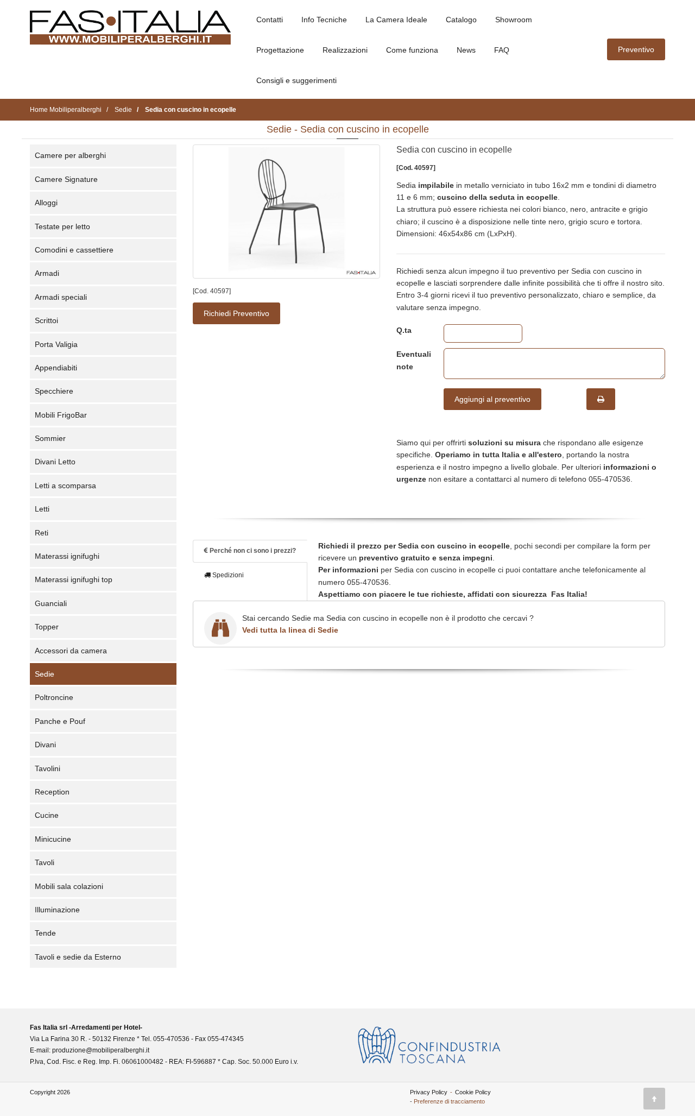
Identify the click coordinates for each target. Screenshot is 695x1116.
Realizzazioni (345, 50)
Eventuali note (411, 360)
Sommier (50, 438)
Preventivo (636, 49)
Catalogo (461, 19)
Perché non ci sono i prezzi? (252, 550)
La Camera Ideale (396, 19)
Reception (52, 791)
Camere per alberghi (70, 155)
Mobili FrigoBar (61, 415)
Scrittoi (46, 320)
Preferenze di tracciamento (449, 1101)
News (466, 50)
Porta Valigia (56, 344)
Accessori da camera (71, 650)
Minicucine (53, 839)
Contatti (269, 19)
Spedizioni (227, 575)
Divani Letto (55, 461)
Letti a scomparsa (65, 485)
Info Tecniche (324, 19)
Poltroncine (54, 697)
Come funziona (412, 50)
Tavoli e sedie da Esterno (78, 957)
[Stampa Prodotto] (600, 399)
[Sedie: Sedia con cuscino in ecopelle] (286, 211)
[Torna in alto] (654, 1098)
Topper (47, 626)
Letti (42, 509)
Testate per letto (62, 226)
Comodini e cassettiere (74, 249)
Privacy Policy (428, 1092)
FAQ (501, 50)
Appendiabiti (56, 367)
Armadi (47, 273)
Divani (45, 744)
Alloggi (46, 202)
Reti (41, 532)
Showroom (513, 19)
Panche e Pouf (60, 721)
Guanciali (51, 603)
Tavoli (44, 862)
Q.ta (404, 330)
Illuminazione (57, 909)
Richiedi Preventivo (236, 313)
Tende (45, 933)
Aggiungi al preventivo (492, 399)
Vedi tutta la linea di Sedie (290, 630)
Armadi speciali (61, 297)
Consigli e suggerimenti (296, 80)
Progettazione (280, 50)
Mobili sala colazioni (69, 886)
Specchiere (54, 391)
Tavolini (47, 768)
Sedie (44, 674)
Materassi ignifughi (67, 556)
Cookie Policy (473, 1092)
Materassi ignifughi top (73, 579)
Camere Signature (66, 179)
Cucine (47, 815)
